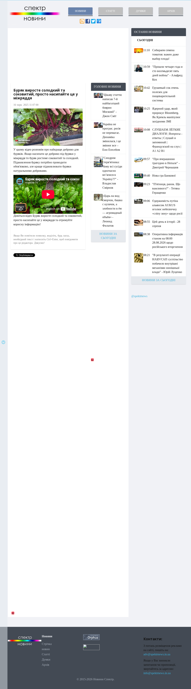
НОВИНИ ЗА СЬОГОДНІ (158, 280)
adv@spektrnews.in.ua (156, 654)
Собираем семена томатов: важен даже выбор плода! (165, 54)
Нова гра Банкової (164, 175)
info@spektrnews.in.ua (157, 673)
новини (80, 11)
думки (140, 11)
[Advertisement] (68, 55)
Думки (46, 659)
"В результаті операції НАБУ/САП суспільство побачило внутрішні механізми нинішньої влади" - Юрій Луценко (167, 263)
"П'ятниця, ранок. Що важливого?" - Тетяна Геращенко (166, 188)
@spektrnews (139, 296)
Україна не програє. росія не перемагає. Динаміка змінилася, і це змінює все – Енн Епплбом (111, 137)
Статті (46, 654)
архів (171, 11)
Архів (45, 664)
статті (110, 11)
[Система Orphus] (91, 637)
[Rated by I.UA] (91, 646)
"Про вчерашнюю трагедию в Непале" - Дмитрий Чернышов (166, 163)
